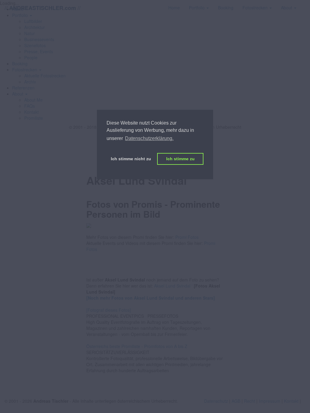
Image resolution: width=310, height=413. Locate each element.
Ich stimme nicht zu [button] (131, 158)
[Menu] (305, 4)
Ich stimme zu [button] (180, 158)
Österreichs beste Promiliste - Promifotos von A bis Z (136, 346)
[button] (26, 70)
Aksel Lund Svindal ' (173, 286)
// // (43, 8)
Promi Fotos (187, 237)
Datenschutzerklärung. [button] (149, 138)
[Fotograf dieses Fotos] (108, 310)
